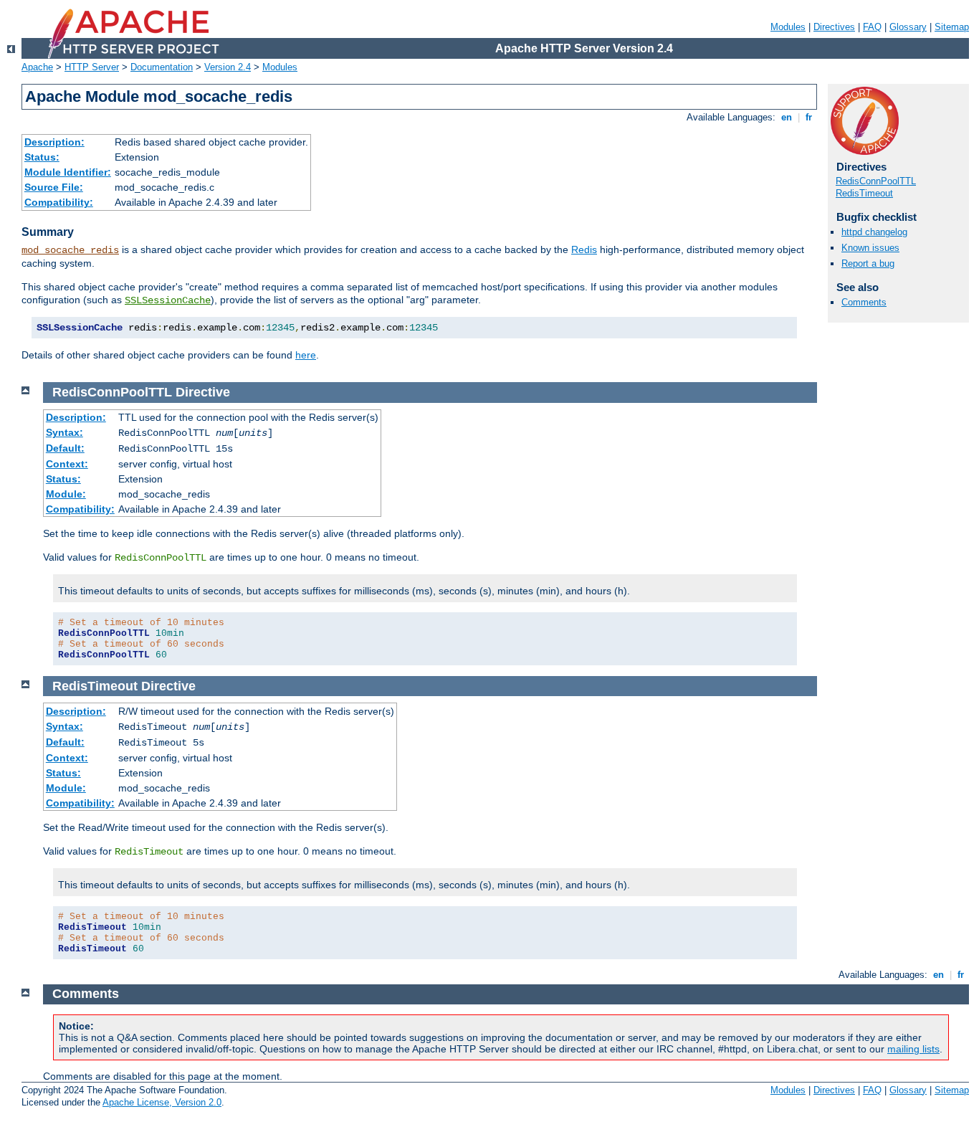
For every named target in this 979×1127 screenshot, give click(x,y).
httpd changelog (874, 232)
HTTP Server (92, 67)
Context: (67, 464)
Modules (788, 27)
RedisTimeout (864, 193)
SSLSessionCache (168, 300)
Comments (864, 302)
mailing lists (913, 1049)
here (305, 355)
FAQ (872, 27)
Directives (834, 27)
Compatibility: (58, 202)
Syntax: (64, 432)
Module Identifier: (67, 172)
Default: (65, 448)
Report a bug (867, 263)
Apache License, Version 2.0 (161, 1102)
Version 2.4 (227, 67)
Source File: (53, 187)
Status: (41, 157)
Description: (54, 142)
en (786, 117)
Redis (584, 249)
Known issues (870, 247)
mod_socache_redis (70, 250)
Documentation (161, 67)
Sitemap (952, 27)
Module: (66, 494)
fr (809, 117)
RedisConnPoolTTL (876, 181)
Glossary (908, 27)
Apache (37, 67)
